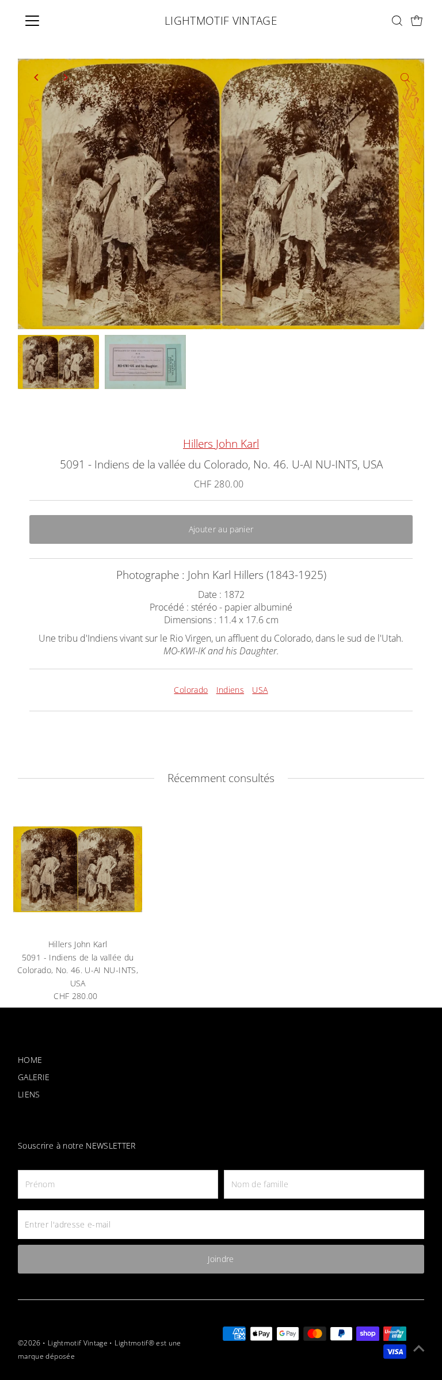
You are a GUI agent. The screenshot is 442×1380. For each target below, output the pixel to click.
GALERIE (33, 1077)
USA (260, 689)
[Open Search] (397, 21)
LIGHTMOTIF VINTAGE (221, 20)
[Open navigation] (66, 20)
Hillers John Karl (221, 443)
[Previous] (36, 77)
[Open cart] (417, 21)
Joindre (221, 1258)
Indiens (230, 689)
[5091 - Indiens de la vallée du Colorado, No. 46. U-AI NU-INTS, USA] (77, 869)
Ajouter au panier (221, 529)
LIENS (29, 1094)
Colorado (191, 689)
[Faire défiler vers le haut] (418, 1348)
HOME (30, 1059)
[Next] (65, 77)
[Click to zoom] (405, 77)
